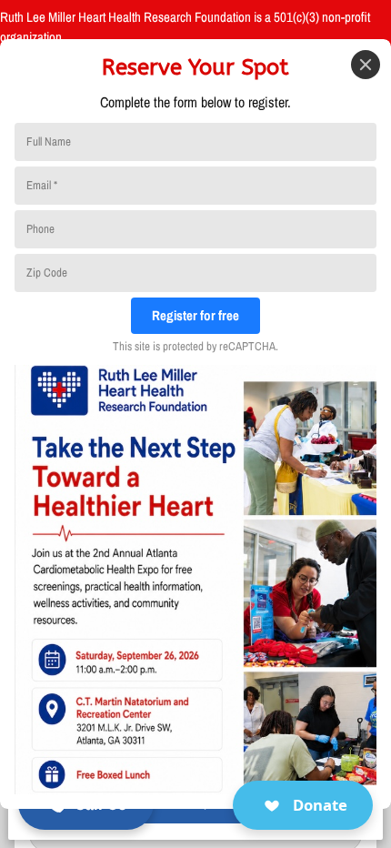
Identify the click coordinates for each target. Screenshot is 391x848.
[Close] (365, 64)
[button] (303, 805)
